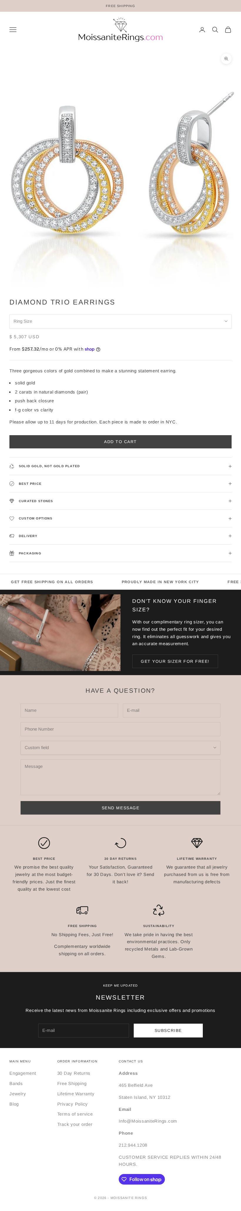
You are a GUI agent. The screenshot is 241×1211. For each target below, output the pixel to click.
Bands (16, 1083)
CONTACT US (131, 1061)
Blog (14, 1103)
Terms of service (75, 1113)
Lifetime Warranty (76, 1093)
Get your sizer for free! (175, 661)
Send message (120, 807)
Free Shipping (72, 1083)
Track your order (75, 1124)
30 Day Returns (74, 1073)
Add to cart (120, 441)
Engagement (22, 1073)
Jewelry (17, 1093)
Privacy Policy (72, 1103)
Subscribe (168, 1030)
